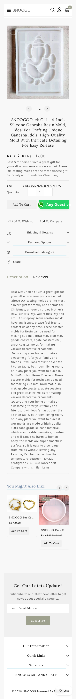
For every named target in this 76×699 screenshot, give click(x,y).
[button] (9, 11)
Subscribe (38, 620)
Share (17, 261)
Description (17, 277)
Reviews (40, 277)
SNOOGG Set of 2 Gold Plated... (30, 517)
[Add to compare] (31, 508)
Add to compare (51, 221)
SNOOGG (29, 691)
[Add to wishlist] (31, 500)
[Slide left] (29, 109)
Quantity (13, 192)
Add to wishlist (22, 221)
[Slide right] (47, 109)
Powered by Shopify (50, 691)
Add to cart (22, 204)
